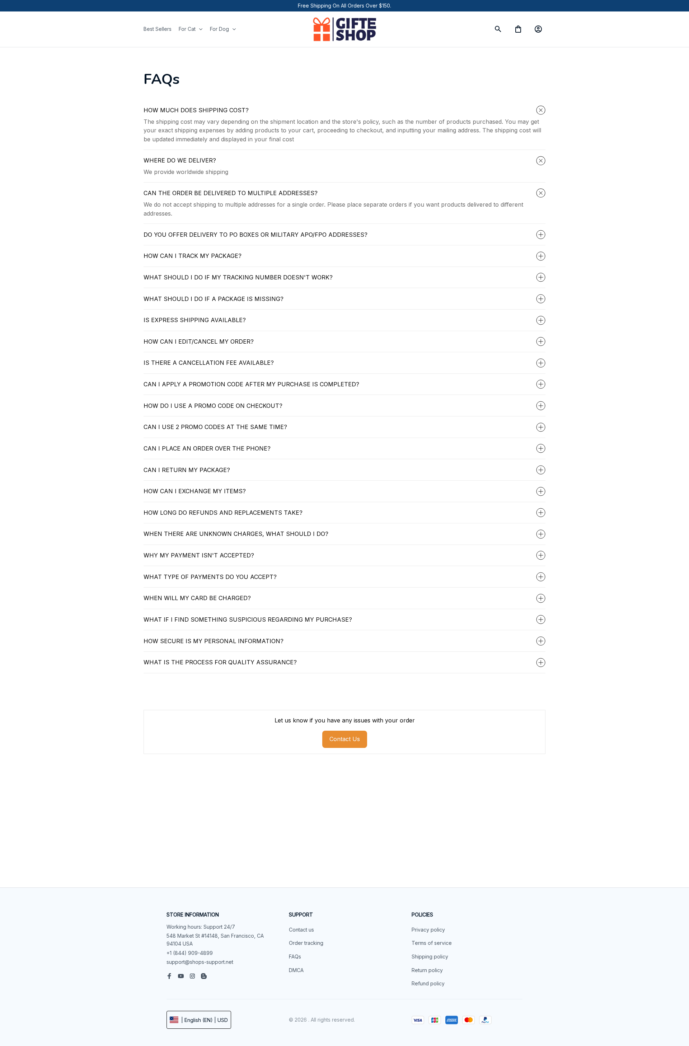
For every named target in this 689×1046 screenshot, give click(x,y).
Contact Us (344, 739)
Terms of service (432, 943)
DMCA (296, 970)
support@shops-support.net (200, 962)
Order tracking (306, 943)
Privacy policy (428, 930)
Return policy (427, 970)
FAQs (295, 956)
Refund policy (428, 983)
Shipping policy (430, 956)
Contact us (301, 930)
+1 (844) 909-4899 (190, 953)
